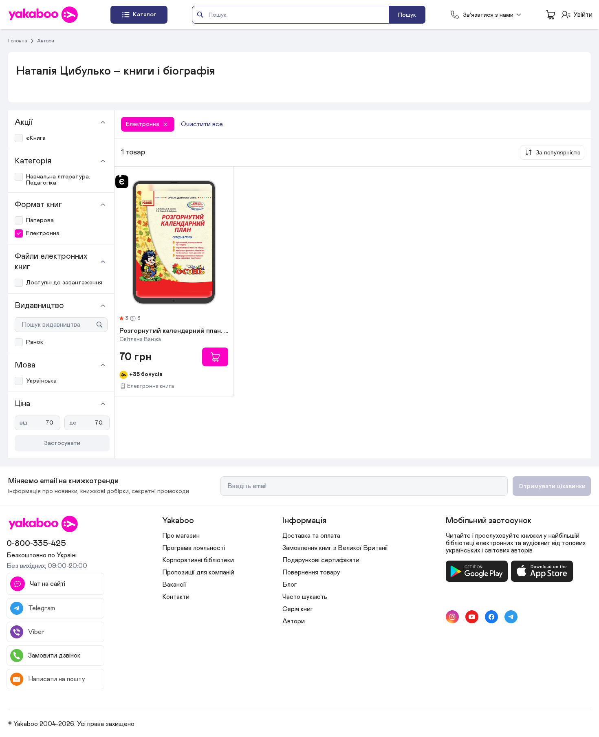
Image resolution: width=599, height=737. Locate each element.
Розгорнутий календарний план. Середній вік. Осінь (173, 331)
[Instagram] (452, 616)
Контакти (175, 597)
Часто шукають (304, 597)
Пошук (407, 15)
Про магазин (181, 535)
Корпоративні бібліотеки (198, 560)
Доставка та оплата (311, 535)
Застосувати (62, 443)
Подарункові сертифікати (320, 560)
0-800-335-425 (36, 543)
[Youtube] (471, 616)
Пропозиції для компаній (198, 572)
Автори (45, 40)
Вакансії (174, 584)
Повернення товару (311, 572)
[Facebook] (491, 616)
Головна (17, 40)
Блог (289, 584)
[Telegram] (511, 616)
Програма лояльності (193, 548)
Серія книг (297, 609)
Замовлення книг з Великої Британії (335, 548)
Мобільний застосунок (488, 521)
